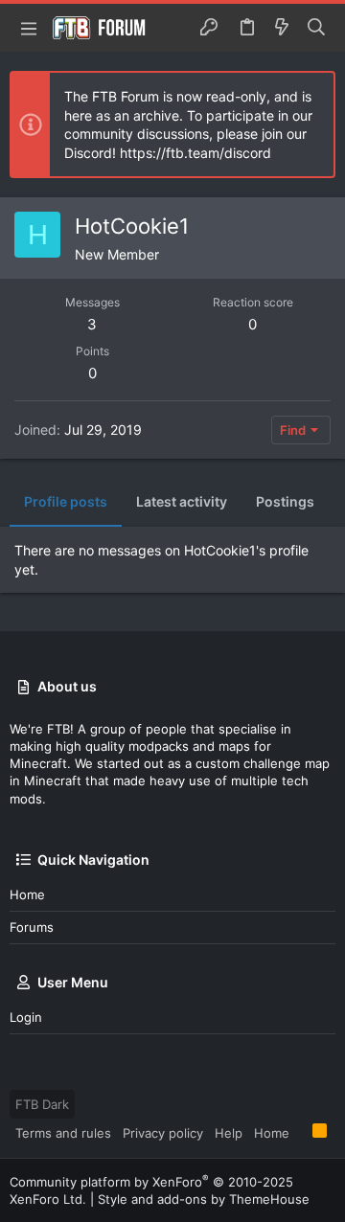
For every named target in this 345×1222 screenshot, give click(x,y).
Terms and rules (63, 1133)
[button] (29, 28)
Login (26, 1017)
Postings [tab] (285, 501)
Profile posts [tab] (65, 501)
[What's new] (281, 27)
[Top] (301, 1132)
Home (27, 894)
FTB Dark (42, 1104)
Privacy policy (163, 1133)
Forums (32, 927)
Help (228, 1133)
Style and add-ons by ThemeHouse (204, 1199)
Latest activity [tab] (181, 501)
